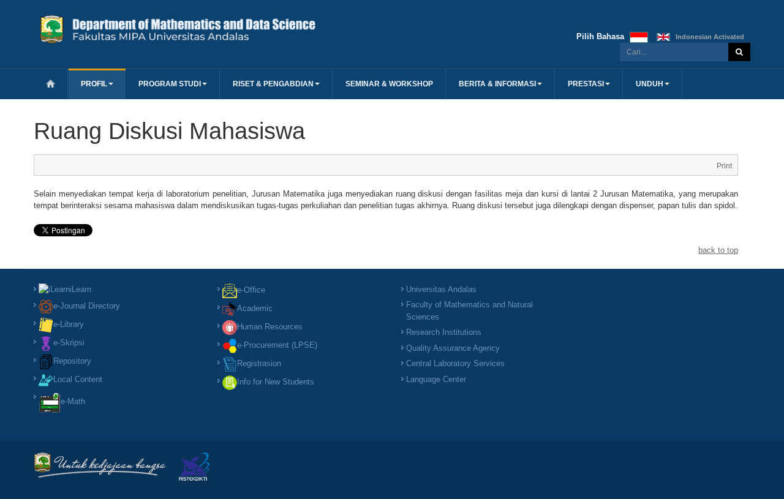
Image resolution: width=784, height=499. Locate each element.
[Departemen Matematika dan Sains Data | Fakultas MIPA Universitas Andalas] (211, 28)
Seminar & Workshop (389, 84)
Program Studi (169, 84)
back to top (718, 250)
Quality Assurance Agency (453, 348)
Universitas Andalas (441, 289)
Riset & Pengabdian (273, 84)
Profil (94, 84)
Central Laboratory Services (455, 363)
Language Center (436, 379)
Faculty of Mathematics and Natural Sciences (469, 310)
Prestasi (586, 84)
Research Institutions (443, 332)
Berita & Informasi (497, 84)
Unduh (649, 84)
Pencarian (739, 52)
